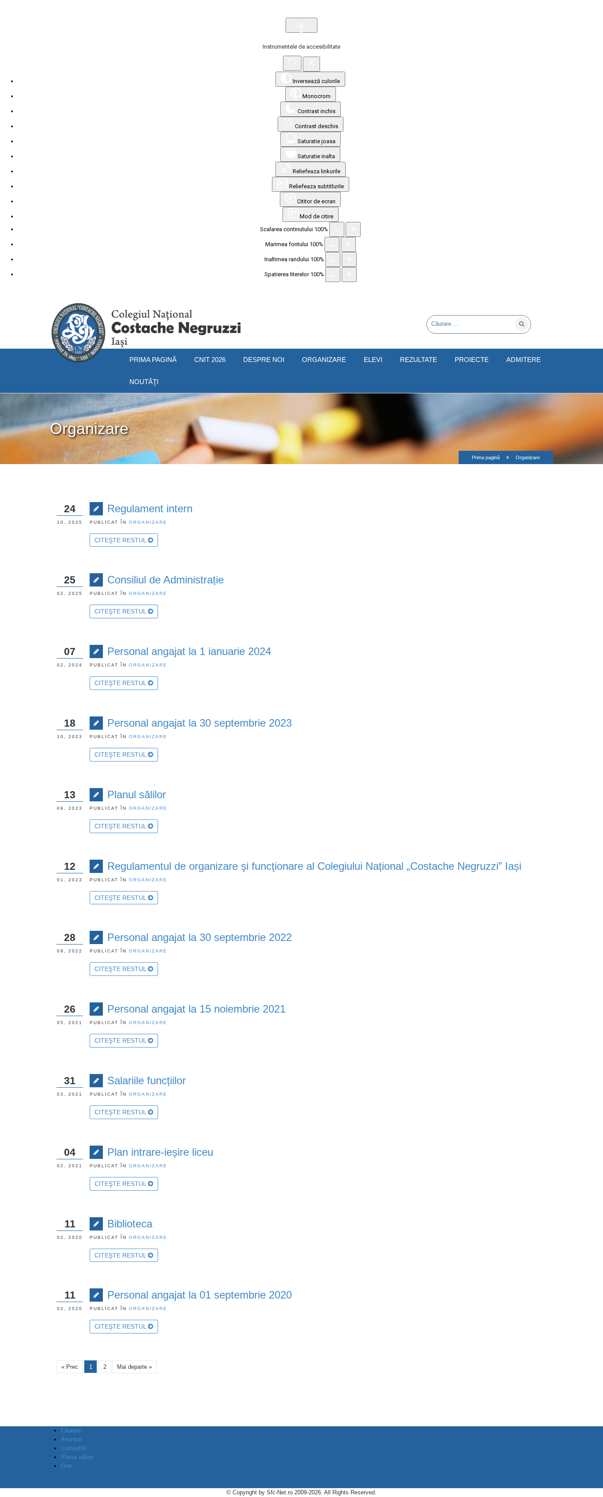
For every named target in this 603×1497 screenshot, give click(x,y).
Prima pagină (153, 359)
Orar (66, 1466)
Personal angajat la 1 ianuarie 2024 (189, 651)
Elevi (373, 359)
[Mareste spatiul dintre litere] (349, 274)
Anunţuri (71, 1439)
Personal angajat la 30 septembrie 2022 (199, 937)
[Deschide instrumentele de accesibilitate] (301, 25)
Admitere (523, 359)
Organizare (324, 359)
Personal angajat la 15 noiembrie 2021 (196, 1009)
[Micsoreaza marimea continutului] (336, 229)
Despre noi (263, 359)
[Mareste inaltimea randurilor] (349, 259)
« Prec (69, 1367)
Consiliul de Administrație (165, 580)
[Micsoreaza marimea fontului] (331, 244)
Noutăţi (143, 381)
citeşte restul (121, 540)
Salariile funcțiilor (146, 1080)
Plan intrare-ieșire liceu (160, 1152)
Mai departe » (134, 1367)
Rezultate (418, 359)
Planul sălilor (136, 794)
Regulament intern (149, 508)
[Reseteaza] (292, 63)
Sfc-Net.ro (280, 1492)
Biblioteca (129, 1224)
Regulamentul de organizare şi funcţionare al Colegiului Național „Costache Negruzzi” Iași (314, 866)
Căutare (71, 1430)
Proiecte (472, 359)
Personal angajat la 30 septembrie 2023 (199, 723)
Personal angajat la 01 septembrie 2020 (199, 1295)
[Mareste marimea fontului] (348, 244)
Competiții (74, 1448)
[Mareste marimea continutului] (353, 229)
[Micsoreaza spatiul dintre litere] (332, 274)
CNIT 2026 (210, 359)
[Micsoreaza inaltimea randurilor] (332, 259)
